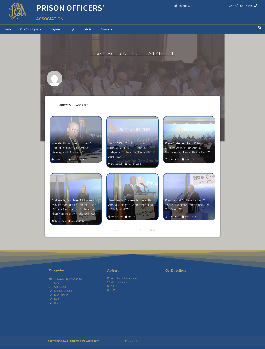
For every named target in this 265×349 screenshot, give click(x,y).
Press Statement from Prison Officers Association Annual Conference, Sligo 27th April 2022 (187, 147)
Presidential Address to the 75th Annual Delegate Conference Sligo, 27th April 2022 (131, 204)
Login (72, 29)
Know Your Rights (29, 29)
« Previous (113, 229)
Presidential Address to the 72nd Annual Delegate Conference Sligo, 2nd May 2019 (187, 204)
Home (8, 29)
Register (55, 29)
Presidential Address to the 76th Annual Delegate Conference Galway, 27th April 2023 (73, 147)
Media (88, 29)
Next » (153, 229)
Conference (106, 29)
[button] (259, 27)
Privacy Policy (132, 340)
